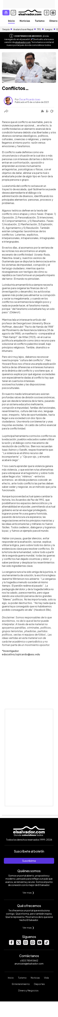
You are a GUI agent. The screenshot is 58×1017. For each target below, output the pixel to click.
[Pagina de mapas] (46, 12)
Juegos (48, 29)
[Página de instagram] (25, 944)
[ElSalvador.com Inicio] (30, 12)
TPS (39, 29)
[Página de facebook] (11, 944)
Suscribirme (29, 860)
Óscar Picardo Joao (29, 99)
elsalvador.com (23, 42)
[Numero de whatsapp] (32, 944)
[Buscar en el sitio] (13, 12)
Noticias (25, 20)
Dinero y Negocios (28, 990)
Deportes (39, 983)
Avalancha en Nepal (23, 29)
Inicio (11, 20)
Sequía (6, 29)
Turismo (40, 20)
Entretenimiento (21, 983)
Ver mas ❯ (28, 892)
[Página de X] (18, 944)
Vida (46, 977)
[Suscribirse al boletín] (6, 12)
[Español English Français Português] (53, 12)
